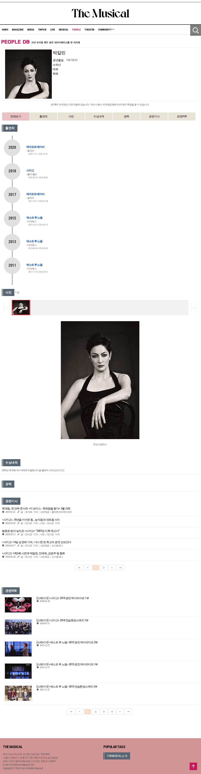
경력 (126, 116)
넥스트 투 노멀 (34, 217)
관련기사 (154, 116)
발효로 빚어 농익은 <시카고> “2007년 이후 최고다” (31, 530)
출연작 (43, 116)
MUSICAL (64, 29)
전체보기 (15, 116)
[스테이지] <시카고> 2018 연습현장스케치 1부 (63, 620)
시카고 (30, 170)
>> (120, 567)
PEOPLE (76, 29)
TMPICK (42, 29)
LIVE (52, 29)
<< (79, 567)
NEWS (5, 29)
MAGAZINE (17, 29)
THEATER (89, 29)
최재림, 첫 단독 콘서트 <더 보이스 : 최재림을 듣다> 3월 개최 (36, 508)
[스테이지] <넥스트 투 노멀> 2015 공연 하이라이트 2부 (67, 642)
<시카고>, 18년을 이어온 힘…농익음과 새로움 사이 (31, 519)
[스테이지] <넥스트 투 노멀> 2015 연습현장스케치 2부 (67, 686)
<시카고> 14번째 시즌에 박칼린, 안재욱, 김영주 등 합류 (33, 553)
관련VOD (182, 116)
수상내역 (98, 116)
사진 (71, 116)
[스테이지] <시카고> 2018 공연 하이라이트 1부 (63, 598)
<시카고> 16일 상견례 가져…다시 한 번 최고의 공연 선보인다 (36, 542)
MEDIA (30, 29)
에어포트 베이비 (35, 146)
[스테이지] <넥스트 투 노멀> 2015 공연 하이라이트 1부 (67, 664)
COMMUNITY (105, 29)
